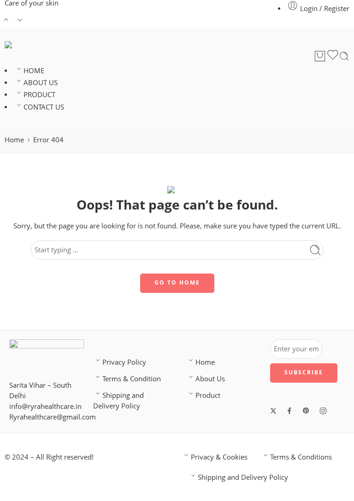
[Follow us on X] (273, 411)
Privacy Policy (124, 362)
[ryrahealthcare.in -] (35, 44)
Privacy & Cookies (219, 457)
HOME (34, 70)
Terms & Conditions (301, 457)
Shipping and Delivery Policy (118, 400)
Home (14, 139)
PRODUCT (39, 94)
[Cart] (319, 56)
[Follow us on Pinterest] (306, 410)
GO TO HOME (177, 282)
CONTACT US (44, 107)
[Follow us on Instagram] (323, 411)
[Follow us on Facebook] (289, 410)
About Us (210, 378)
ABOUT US (41, 82)
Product (207, 395)
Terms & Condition (131, 378)
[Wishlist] (332, 56)
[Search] (344, 56)
